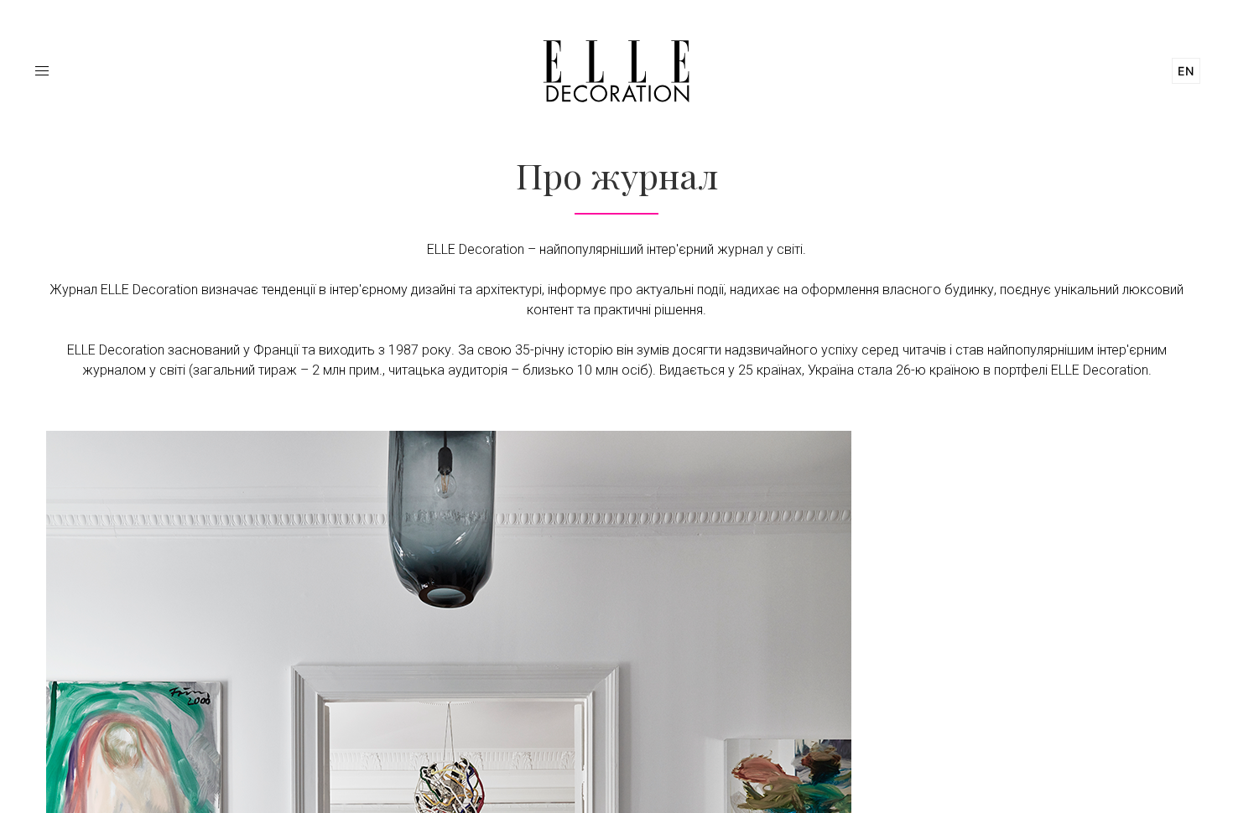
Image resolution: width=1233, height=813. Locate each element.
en (1186, 71)
